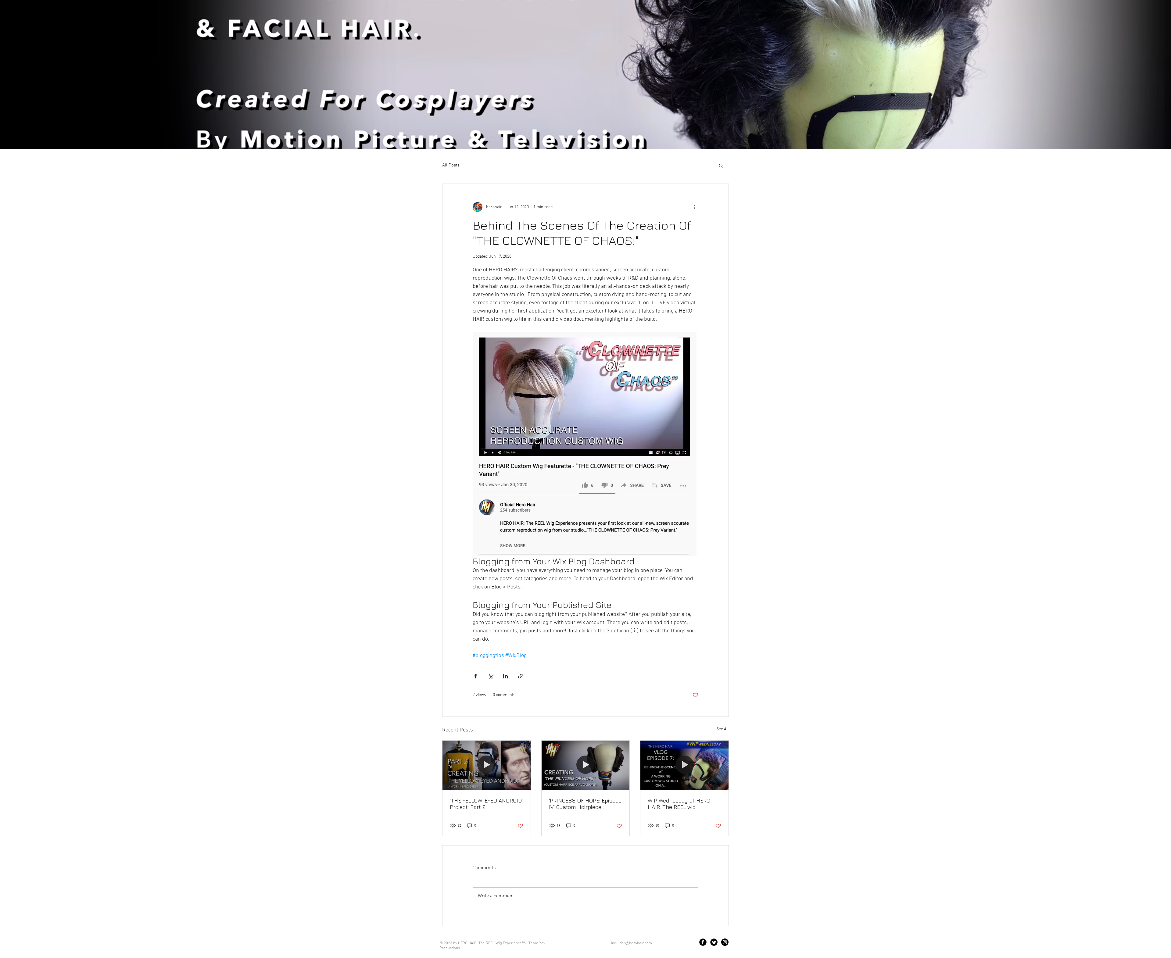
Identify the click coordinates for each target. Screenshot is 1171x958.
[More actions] (694, 207)
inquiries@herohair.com (631, 943)
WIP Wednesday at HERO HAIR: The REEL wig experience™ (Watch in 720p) (683, 803)
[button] (721, 165)
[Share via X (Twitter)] (490, 676)
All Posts (451, 165)
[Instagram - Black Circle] (725, 942)
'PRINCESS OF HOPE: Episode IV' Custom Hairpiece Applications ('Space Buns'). (585, 803)
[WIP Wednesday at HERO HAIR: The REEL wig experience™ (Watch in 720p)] (684, 765)
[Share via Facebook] (475, 676)
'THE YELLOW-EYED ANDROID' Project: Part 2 (486, 803)
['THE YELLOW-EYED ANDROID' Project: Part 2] (486, 765)
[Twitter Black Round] (714, 942)
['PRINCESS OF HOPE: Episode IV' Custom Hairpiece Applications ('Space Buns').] (586, 765)
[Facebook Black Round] (703, 942)
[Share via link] (520, 676)
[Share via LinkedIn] (505, 676)
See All (722, 729)
